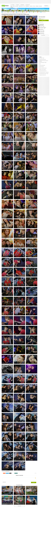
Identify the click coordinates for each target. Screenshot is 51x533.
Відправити (34, 482)
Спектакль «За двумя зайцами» (31, 500)
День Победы (41, 29)
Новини (17, 4)
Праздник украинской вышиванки (7, 490)
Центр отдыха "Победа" (42, 16)
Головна (12, 4)
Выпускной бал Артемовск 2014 (19, 490)
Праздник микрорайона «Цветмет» (7, 500)
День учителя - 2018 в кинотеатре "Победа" (31, 490)
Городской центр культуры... (17, 494)
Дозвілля (28, 4)
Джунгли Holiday (42, 25)
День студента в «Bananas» (43, 27)
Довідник (22, 4)
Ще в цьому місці (43, 35)
